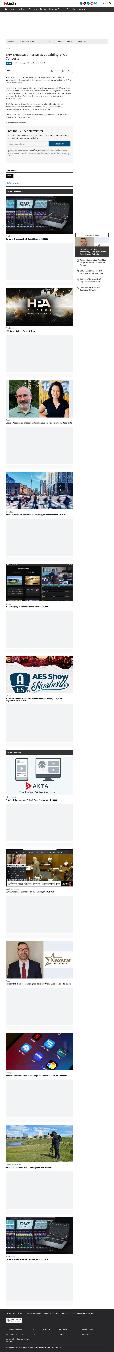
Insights (22, 9)
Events (43, 9)
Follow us (56, 71)
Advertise (85, 1334)
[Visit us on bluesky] (95, 3)
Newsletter (68, 71)
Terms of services (34, 150)
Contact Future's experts (41, 1329)
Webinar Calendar (65, 41)
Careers (34, 1334)
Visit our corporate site (84, 1313)
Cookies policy (87, 1329)
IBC (41, 41)
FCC (50, 41)
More (81, 9)
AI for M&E (82, 41)
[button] (107, 3)
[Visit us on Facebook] (81, 3)
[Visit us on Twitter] (84, 3)
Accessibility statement (14, 1334)
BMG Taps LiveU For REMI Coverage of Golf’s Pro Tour (91, 272)
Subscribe (71, 9)
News (13, 9)
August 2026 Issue (27, 41)
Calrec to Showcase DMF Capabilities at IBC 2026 (90, 280)
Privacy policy (62, 1329)
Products (33, 9)
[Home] (6, 9)
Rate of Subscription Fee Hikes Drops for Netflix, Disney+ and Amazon (93, 262)
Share (11, 71)
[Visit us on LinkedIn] (88, 3)
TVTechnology (20, 63)
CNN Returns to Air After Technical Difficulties (90, 289)
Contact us (61, 1334)
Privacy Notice (12, 152)
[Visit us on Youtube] (92, 3)
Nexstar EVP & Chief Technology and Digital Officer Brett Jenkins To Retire (93, 251)
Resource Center (56, 9)
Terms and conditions (14, 1329)
